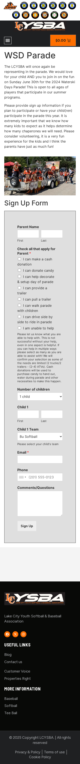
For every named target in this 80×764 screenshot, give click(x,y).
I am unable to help (38, 328)
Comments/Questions (35, 487)
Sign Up (27, 526)
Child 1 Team (28, 429)
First (20, 240)
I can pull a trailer (37, 299)
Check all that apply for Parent (36, 251)
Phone (22, 470)
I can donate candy (38, 270)
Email (23, 452)
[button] (8, 40)
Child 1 (22, 407)
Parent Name (28, 227)
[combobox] (22, 477)
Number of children (33, 389)
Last (44, 240)
